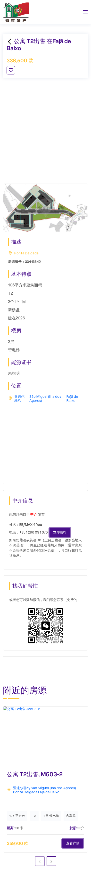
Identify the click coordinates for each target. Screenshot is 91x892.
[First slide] (18, 225)
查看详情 (73, 843)
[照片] (31, 225)
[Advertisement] (45, 130)
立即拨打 (60, 532)
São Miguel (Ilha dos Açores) (45, 399)
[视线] (36, 225)
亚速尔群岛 (19, 399)
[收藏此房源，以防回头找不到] (11, 70)
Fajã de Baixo (72, 399)
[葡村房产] (16, 12)
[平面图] (22, 225)
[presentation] (40, 861)
